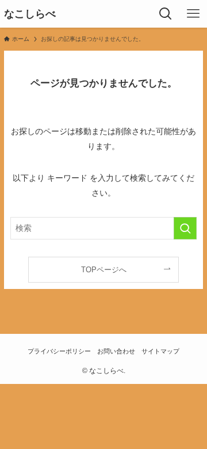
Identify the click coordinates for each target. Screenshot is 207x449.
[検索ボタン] (165, 14)
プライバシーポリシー (59, 351)
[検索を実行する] (185, 228)
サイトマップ (160, 351)
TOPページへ (103, 269)
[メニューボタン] (193, 14)
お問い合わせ (116, 351)
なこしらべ (30, 14)
